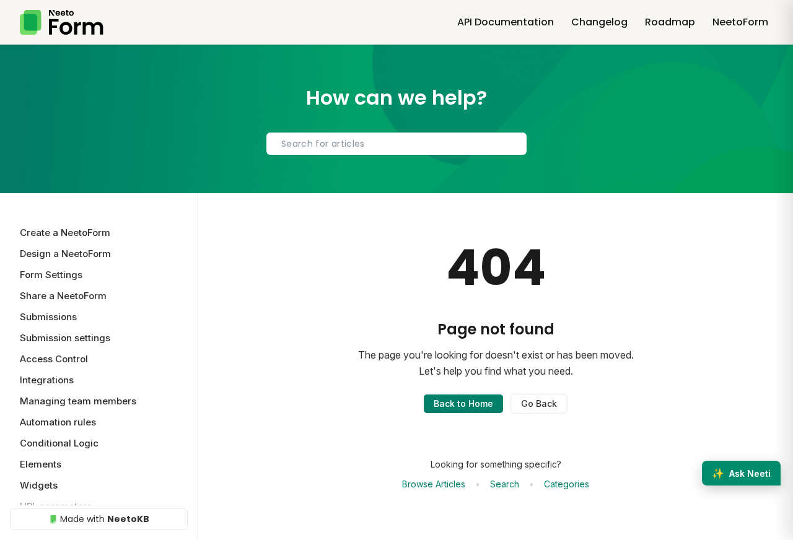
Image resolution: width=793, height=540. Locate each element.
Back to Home (463, 403)
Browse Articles (433, 484)
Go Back (539, 403)
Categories (566, 484)
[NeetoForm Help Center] (61, 22)
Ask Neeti (741, 473)
